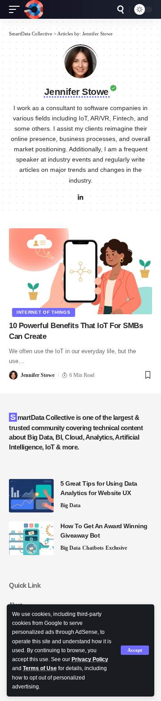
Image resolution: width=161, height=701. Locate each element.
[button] (135, 650)
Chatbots (93, 548)
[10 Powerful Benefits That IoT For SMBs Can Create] (80, 271)
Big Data (70, 505)
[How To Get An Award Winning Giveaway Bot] (31, 538)
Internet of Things (44, 312)
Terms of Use (40, 668)
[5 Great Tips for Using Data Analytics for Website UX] (31, 496)
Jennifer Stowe (38, 375)
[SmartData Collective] (33, 9)
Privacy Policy (90, 659)
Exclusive (116, 548)
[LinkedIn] (80, 198)
